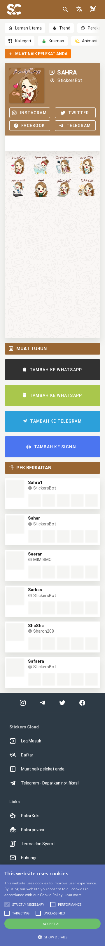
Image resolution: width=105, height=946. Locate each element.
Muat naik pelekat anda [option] (42, 769)
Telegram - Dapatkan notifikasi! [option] (50, 783)
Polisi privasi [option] (32, 829)
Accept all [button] (52, 923)
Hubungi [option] (28, 857)
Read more (73, 895)
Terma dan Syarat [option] (38, 843)
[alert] (52, 905)
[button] (79, 9)
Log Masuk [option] (31, 741)
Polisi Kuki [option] (30, 815)
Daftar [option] (27, 755)
